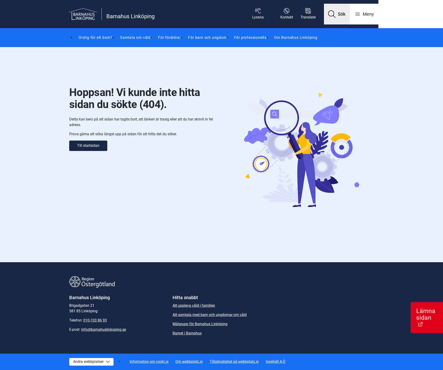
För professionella (250, 37)
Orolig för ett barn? (95, 37)
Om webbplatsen (189, 361)
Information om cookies (149, 361)
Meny (368, 14)
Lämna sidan (429, 317)
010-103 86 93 (95, 320)
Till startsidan (88, 145)
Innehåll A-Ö (275, 361)
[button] (337, 14)
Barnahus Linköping (130, 16)
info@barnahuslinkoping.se (103, 329)
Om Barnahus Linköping (295, 37)
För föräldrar (169, 37)
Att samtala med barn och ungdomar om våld (210, 315)
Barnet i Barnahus (187, 333)
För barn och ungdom (207, 37)
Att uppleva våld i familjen (194, 305)
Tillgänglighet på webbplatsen (234, 361)
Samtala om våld (135, 37)
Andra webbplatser (88, 361)
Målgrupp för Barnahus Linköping (200, 324)
